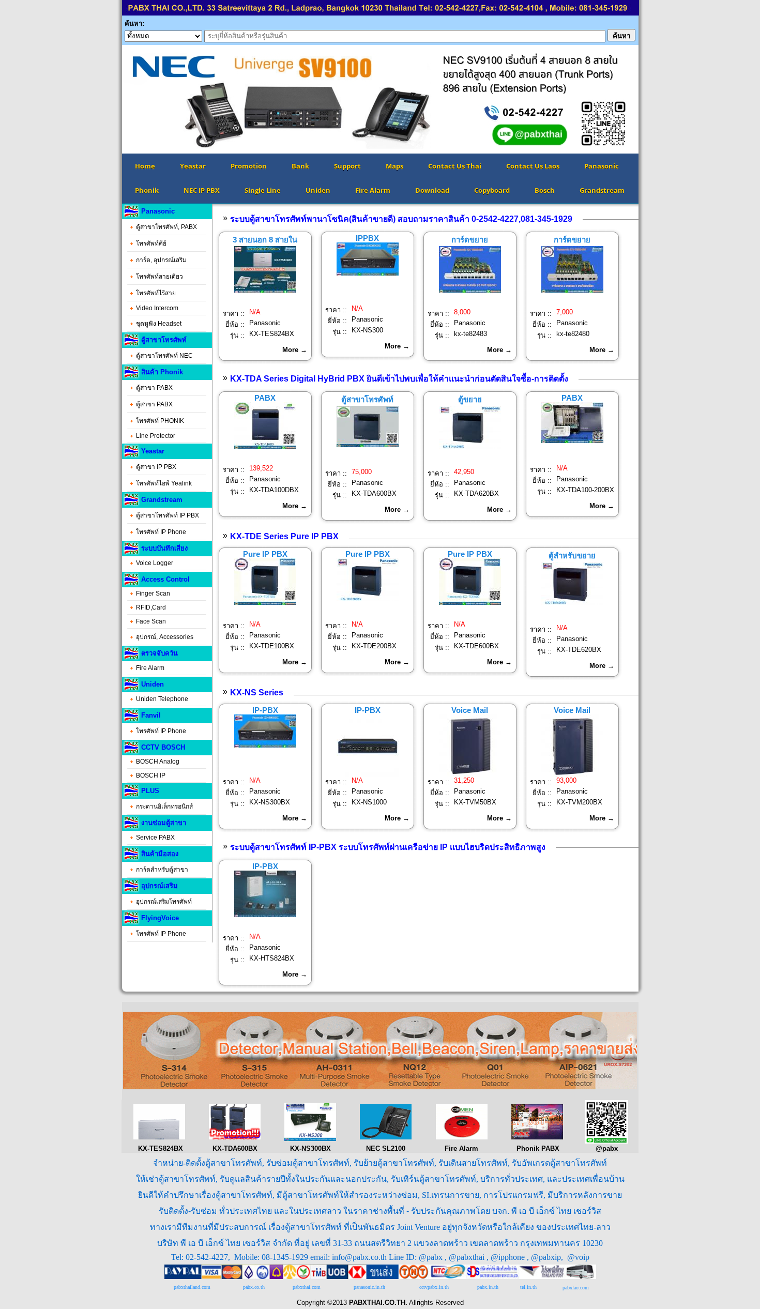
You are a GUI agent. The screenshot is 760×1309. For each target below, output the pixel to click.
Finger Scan (153, 593)
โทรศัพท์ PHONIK (160, 420)
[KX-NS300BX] (310, 1139)
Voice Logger (154, 563)
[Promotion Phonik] (537, 1137)
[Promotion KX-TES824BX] (159, 1137)
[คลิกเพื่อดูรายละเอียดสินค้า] (265, 290)
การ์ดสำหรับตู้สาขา (162, 869)
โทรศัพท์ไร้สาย (156, 293)
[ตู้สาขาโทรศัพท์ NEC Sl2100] (386, 1137)
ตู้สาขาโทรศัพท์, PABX (166, 227)
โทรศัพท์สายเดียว (159, 276)
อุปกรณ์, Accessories (164, 637)
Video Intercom (157, 308)
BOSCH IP (150, 775)
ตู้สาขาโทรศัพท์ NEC (164, 355)
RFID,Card (151, 607)
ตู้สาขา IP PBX (156, 466)
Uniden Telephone (162, 699)
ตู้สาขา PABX (154, 387)
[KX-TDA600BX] (235, 1137)
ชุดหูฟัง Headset (158, 323)
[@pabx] (606, 1141)
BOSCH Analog (157, 761)
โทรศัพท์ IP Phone (161, 532)
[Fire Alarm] (462, 1137)
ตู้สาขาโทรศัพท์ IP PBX (167, 515)
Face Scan (151, 621)
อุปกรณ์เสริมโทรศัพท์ (164, 901)
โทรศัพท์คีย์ (151, 243)
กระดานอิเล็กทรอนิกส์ (164, 806)
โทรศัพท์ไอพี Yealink (164, 483)
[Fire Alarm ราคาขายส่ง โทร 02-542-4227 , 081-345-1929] (380, 1087)
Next (654, 99)
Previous (106, 99)
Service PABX (155, 837)
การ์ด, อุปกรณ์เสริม (161, 260)
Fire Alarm (150, 668)
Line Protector (155, 435)
